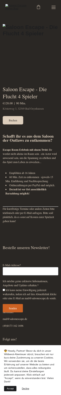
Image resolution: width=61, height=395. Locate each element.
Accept (10, 388)
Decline (25, 388)
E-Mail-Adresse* (12, 265)
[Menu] (54, 7)
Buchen (13, 120)
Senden (13, 308)
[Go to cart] (38, 7)
